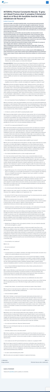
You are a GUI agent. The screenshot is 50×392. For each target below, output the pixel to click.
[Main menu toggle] (47, 2)
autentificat (11, 371)
